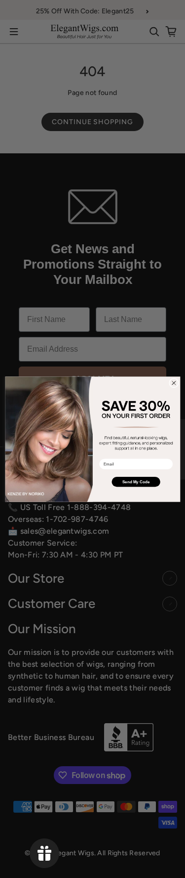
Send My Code (135, 481)
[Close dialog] (173, 382)
